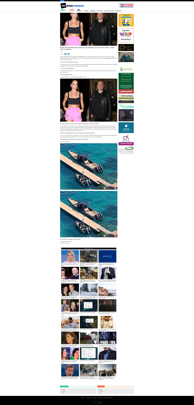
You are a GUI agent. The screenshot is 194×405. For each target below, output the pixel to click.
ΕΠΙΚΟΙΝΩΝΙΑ (71, 0)
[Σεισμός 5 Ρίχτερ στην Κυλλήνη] (89, 322)
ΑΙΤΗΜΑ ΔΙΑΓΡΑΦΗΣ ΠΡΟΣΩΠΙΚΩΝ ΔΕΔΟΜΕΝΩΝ (105, 397)
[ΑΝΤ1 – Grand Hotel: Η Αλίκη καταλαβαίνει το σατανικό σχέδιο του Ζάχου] (107, 305)
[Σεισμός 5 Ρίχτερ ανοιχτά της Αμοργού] (89, 353)
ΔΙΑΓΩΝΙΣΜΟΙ (118, 10)
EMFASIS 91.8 (64, 10)
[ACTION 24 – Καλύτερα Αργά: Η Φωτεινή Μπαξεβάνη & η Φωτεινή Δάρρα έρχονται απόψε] (107, 256)
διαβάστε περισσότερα (64, 243)
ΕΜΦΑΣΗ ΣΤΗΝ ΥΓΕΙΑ (109, 10)
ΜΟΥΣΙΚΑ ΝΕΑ (100, 10)
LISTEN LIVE (63, 389)
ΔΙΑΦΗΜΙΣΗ (67, 0)
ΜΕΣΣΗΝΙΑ (86, 10)
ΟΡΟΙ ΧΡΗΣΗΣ (94, 397)
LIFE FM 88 (72, 10)
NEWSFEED (92, 10)
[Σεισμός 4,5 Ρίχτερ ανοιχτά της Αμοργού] (89, 305)
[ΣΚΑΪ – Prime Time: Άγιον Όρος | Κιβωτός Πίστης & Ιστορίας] (107, 290)
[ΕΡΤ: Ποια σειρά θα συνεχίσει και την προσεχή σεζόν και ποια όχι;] (107, 322)
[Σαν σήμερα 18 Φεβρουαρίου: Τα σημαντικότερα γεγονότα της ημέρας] (89, 338)
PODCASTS (79, 10)
